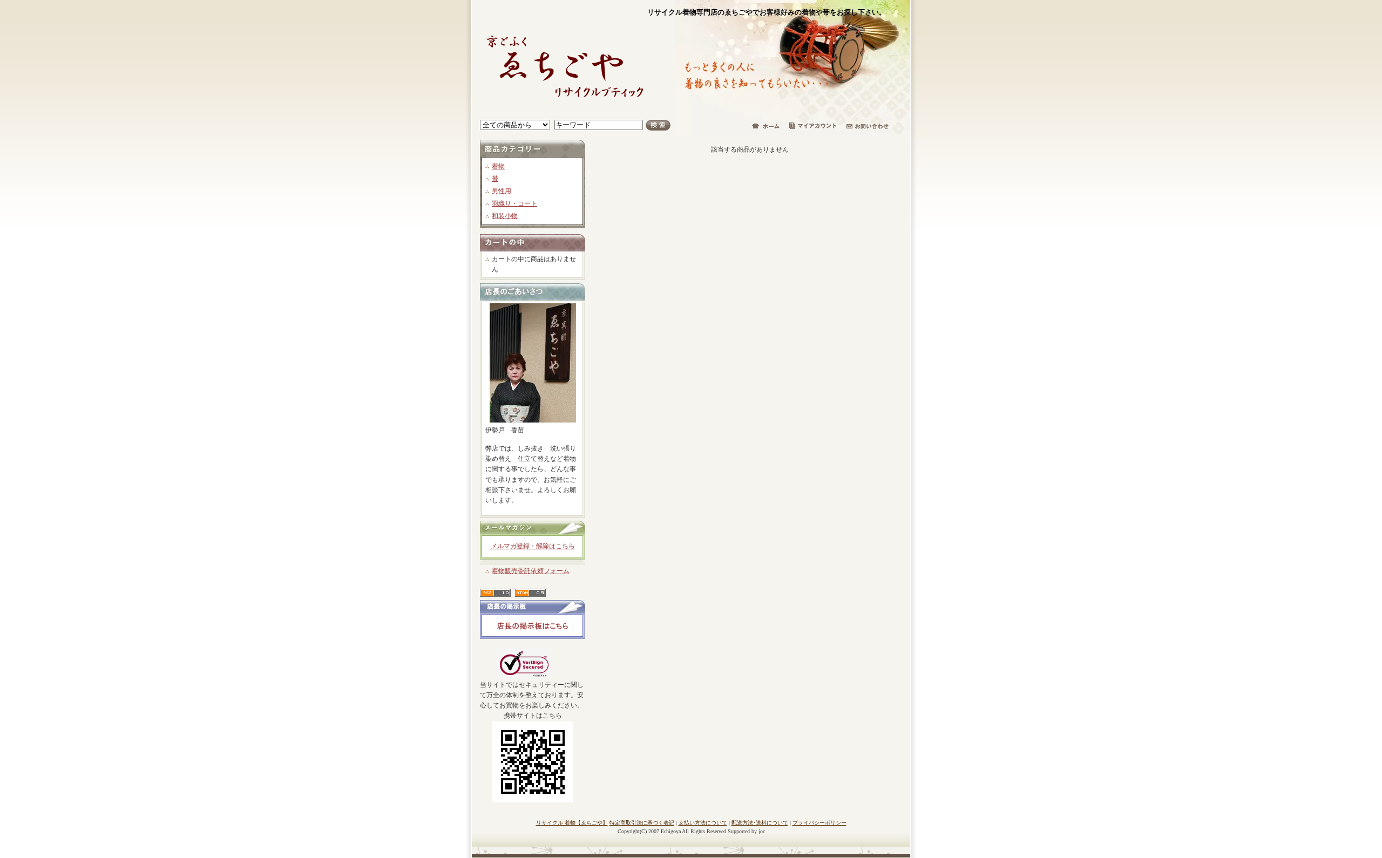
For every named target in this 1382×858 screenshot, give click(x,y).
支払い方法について (703, 823)
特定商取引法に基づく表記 (641, 823)
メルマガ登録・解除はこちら (533, 546)
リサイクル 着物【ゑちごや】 (572, 823)
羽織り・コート (514, 203)
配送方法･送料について (759, 823)
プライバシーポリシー (819, 823)
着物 (498, 166)
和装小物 (505, 216)
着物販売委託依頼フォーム (531, 571)
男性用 (501, 191)
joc (761, 831)
